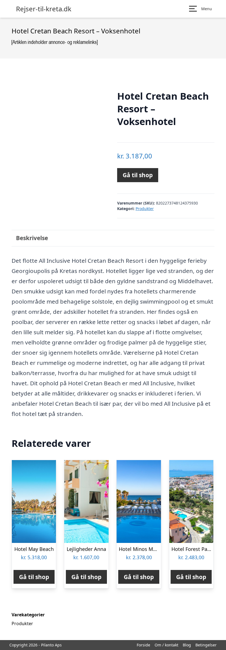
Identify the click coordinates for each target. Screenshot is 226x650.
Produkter (145, 208)
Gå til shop (138, 175)
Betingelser (206, 645)
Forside (143, 645)
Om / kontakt (166, 645)
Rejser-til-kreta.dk (43, 8)
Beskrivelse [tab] (32, 238)
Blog (187, 645)
